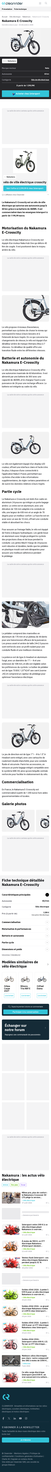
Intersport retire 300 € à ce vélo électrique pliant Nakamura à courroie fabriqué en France (35, 1227)
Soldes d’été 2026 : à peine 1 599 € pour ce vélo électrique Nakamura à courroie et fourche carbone (35, 1292)
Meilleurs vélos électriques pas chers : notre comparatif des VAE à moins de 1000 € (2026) (35, 1358)
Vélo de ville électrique (40, 80)
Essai (23, 1185)
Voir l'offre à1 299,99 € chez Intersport (25, 188)
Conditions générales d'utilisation (29, 1456)
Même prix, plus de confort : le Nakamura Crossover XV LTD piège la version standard (34, 1195)
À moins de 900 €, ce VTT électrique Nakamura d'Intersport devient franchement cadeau (33, 1243)
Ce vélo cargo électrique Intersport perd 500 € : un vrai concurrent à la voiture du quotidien (34, 1374)
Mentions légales (21, 1453)
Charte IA (5, 1459)
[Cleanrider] (12, 3)
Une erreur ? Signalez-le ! (11, 955)
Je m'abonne (25, 1440)
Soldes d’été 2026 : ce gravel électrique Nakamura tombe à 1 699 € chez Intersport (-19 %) (35, 1308)
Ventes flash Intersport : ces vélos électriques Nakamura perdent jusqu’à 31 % (35, 1260)
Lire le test (9, 996)
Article (5, 1185)
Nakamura (26, 17)
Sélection (26, 1364)
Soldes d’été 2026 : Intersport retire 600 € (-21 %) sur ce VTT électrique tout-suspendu (35, 1341)
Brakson (11, 1465)
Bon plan (14, 1185)
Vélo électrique (15, 17)
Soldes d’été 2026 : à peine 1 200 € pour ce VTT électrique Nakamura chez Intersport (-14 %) (35, 1325)
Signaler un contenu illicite (22, 1459)
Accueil (4, 17)
